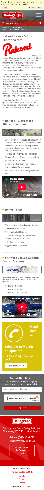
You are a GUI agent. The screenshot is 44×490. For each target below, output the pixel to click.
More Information (35, 7)
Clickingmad (26, 486)
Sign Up (22, 407)
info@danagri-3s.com (25, 440)
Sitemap (22, 483)
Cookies (22, 479)
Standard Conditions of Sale (22, 472)
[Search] (40, 23)
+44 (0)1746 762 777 (14, 23)
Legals (22, 475)
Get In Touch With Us (16, 366)
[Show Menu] (39, 15)
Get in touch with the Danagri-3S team (22, 450)
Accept (5, 7)
